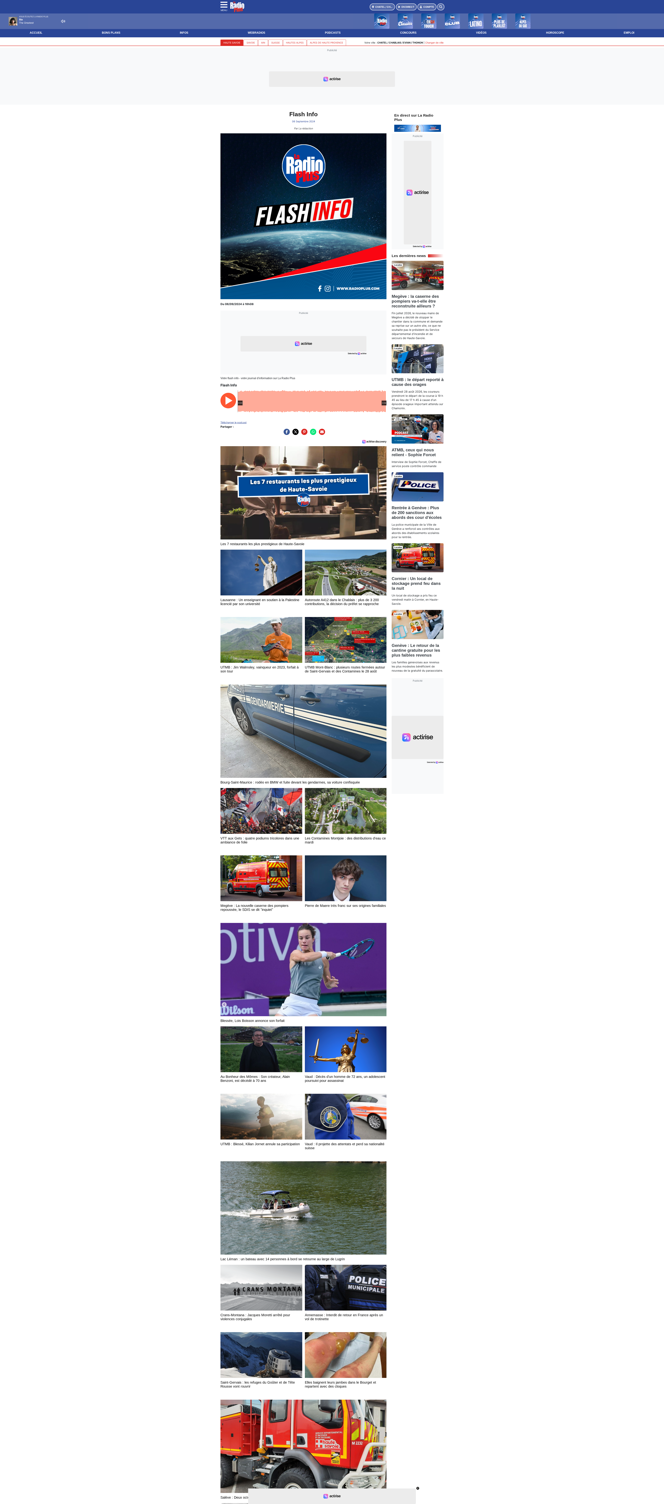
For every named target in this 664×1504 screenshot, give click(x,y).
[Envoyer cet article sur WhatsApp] (312, 433)
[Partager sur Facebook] (286, 433)
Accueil (36, 32)
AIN (263, 42)
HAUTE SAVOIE (231, 42)
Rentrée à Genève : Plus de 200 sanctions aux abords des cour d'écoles (417, 512)
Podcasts (333, 32)
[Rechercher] (440, 6)
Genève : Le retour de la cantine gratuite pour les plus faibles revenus (416, 650)
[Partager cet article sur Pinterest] (303, 433)
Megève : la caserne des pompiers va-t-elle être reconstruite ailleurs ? (415, 301)
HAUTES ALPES (295, 42)
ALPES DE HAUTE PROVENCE (326, 42)
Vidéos (481, 32)
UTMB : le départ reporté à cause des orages (418, 382)
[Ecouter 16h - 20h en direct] (417, 128)
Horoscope (555, 32)
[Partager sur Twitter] (295, 433)
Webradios (256, 32)
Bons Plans (111, 32)
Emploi (629, 32)
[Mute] (63, 21)
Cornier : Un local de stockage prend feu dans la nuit (416, 583)
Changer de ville (434, 42)
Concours (408, 32)
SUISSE (275, 42)
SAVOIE (251, 42)
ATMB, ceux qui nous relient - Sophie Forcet (414, 452)
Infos (184, 32)
